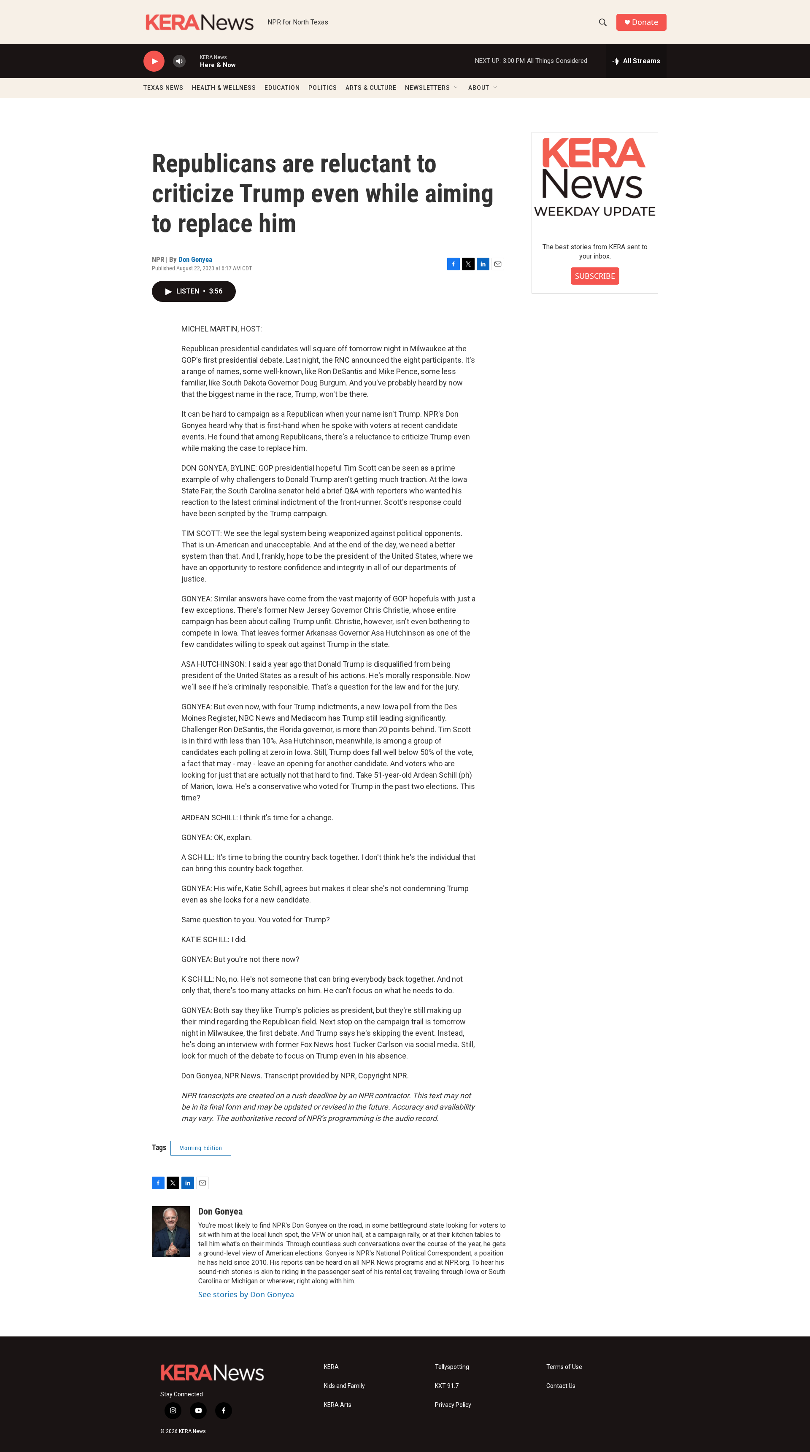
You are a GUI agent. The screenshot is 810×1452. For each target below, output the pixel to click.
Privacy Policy (453, 1405)
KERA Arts (337, 1405)
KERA (331, 1367)
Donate (645, 22)
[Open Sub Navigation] (456, 87)
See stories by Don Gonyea (246, 1294)
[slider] (193, 61)
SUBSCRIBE (595, 276)
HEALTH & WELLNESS (224, 87)
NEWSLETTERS (427, 87)
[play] (154, 61)
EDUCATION (282, 87)
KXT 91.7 (447, 1386)
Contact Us (560, 1386)
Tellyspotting (452, 1367)
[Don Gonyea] (171, 1231)
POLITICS (322, 87)
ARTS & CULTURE (371, 87)
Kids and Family (344, 1386)
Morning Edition (200, 1148)
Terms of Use (564, 1367)
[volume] (179, 61)
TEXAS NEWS (163, 87)
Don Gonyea (195, 259)
